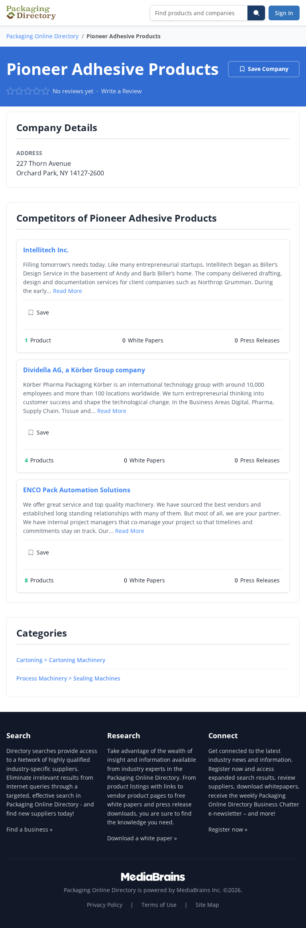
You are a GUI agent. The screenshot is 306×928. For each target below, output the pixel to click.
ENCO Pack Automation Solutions (76, 490)
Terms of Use (159, 904)
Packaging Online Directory (42, 36)
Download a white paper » (142, 838)
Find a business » (29, 829)
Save (43, 312)
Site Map (207, 904)
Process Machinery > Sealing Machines (68, 678)
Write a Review (121, 91)
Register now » (227, 829)
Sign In (284, 13)
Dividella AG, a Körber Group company (84, 370)
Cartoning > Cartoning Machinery (60, 660)
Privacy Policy (104, 904)
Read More (67, 291)
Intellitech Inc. (46, 250)
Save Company (268, 69)
